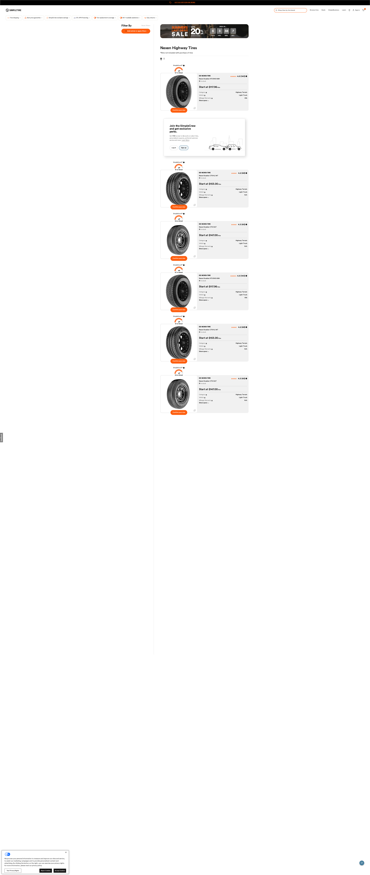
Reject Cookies (45, 870)
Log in (174, 147)
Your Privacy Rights (13, 870)
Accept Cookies (60, 870)
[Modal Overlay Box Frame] (185, 2)
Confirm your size (179, 110)
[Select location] (349, 10)
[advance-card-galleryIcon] (194, 108)
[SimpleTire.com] (13, 10)
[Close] (66, 852)
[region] (35, 862)
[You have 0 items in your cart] (363, 10)
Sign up (183, 147)
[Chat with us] (361, 863)
